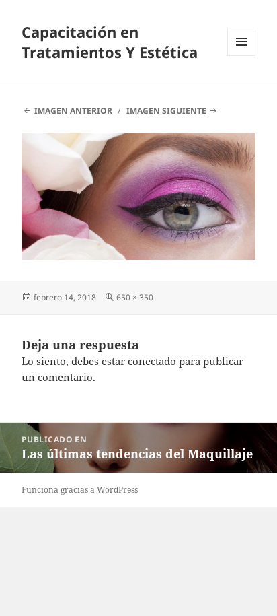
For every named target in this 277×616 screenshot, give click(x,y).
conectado (152, 361)
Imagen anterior (73, 110)
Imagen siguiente (166, 110)
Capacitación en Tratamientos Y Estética (110, 42)
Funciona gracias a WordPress (80, 489)
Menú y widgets (241, 55)
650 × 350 (134, 297)
